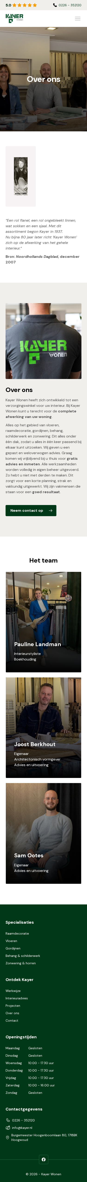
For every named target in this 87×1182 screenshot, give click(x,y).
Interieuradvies (17, 998)
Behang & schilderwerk (23, 956)
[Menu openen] (77, 18)
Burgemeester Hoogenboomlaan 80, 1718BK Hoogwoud (44, 1137)
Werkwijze (13, 991)
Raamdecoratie (17, 933)
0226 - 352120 (23, 1120)
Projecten (13, 1006)
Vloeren (11, 941)
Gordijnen (13, 948)
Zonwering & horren (21, 963)
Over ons (12, 1013)
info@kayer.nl (71, 5)
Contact (12, 1020)
